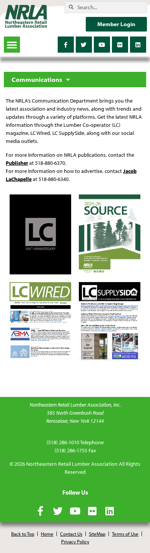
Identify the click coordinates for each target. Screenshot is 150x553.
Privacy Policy (75, 541)
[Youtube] (102, 45)
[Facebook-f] (66, 45)
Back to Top (22, 534)
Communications (37, 79)
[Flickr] (120, 45)
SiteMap (97, 534)
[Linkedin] (138, 45)
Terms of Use (125, 534)
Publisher (17, 162)
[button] (12, 45)
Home (47, 534)
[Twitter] (84, 45)
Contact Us (71, 534)
